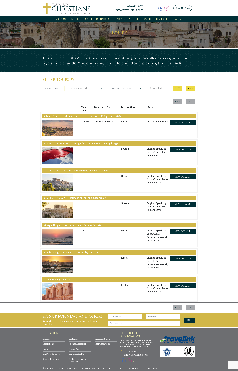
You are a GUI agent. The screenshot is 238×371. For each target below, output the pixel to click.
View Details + (183, 122)
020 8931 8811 (135, 6)
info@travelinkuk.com (129, 10)
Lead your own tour (126, 19)
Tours (45, 349)
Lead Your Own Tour (51, 354)
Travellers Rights (76, 354)
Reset (191, 88)
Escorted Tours (80, 19)
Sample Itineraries (154, 19)
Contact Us (176, 19)
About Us (61, 19)
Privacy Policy (75, 349)
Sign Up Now (183, 8)
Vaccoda (154, 368)
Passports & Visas (102, 339)
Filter (178, 88)
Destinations (101, 19)
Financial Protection (77, 344)
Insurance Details (102, 344)
